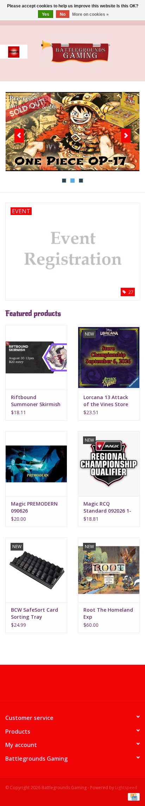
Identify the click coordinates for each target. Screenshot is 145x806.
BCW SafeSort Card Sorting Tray (34, 613)
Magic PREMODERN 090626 (34, 507)
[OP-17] (72, 131)
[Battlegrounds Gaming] (86, 52)
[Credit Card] (132, 796)
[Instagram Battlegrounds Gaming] (85, 686)
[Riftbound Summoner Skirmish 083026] (36, 357)
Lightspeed (126, 788)
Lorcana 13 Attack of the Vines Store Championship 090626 (105, 401)
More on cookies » (90, 14)
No (62, 14)
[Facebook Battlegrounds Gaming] (59, 686)
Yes (45, 14)
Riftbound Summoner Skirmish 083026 (36, 401)
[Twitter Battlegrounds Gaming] (72, 686)
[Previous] (19, 136)
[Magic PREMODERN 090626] (36, 463)
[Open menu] (13, 52)
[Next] (126, 136)
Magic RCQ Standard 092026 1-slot (107, 507)
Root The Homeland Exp (108, 613)
